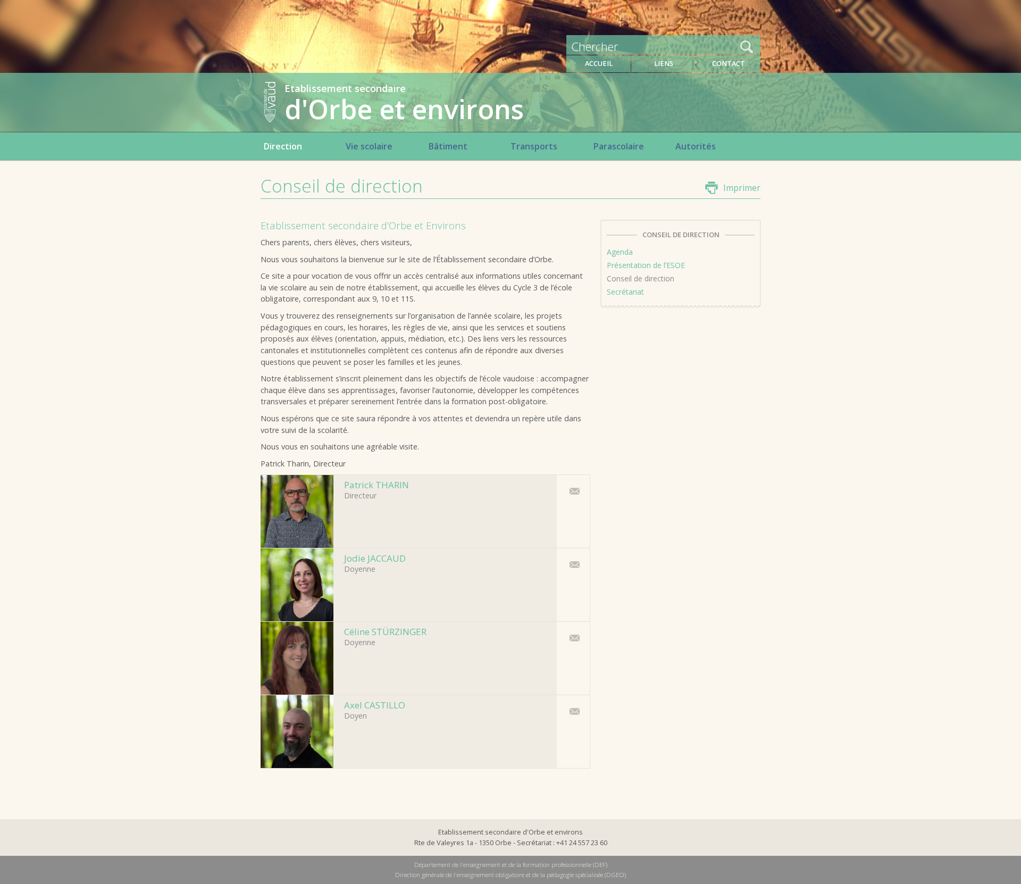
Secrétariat (625, 292)
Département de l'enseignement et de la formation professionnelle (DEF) (510, 865)
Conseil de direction (640, 278)
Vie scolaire (369, 146)
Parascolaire (618, 146)
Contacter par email (572, 491)
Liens (663, 63)
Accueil (599, 63)
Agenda (620, 252)
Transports (533, 146)
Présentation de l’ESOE (646, 265)
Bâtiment (447, 146)
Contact (728, 63)
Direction (282, 146)
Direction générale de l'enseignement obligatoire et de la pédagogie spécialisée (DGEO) (510, 875)
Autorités (695, 146)
